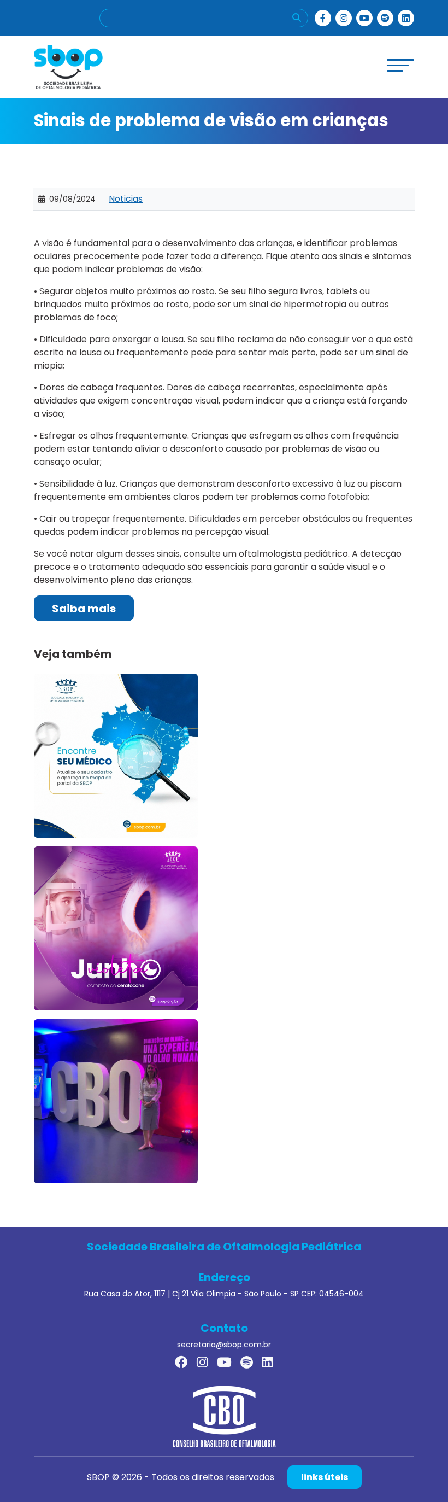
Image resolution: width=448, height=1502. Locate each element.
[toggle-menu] (400, 65)
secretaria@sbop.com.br (224, 1344)
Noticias (126, 198)
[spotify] (385, 18)
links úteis (324, 1477)
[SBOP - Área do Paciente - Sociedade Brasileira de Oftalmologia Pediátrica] (68, 66)
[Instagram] (343, 18)
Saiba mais (84, 608)
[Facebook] (323, 18)
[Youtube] (364, 18)
